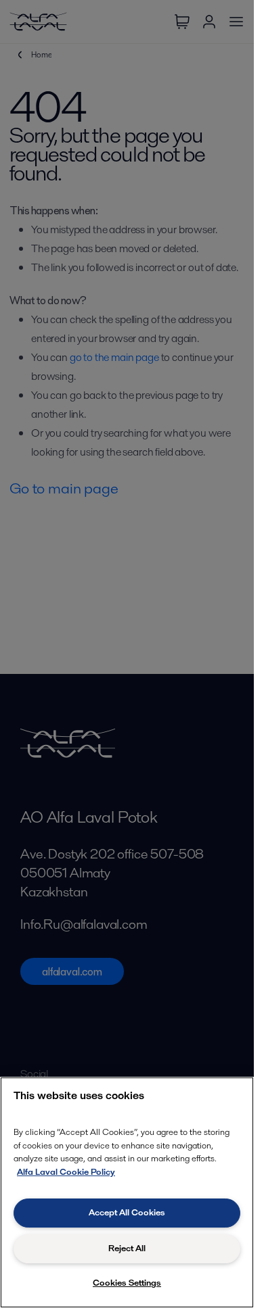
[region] (127, 1192)
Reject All (127, 1248)
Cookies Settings (127, 1282)
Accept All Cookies (127, 1212)
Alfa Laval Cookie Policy (66, 1171)
